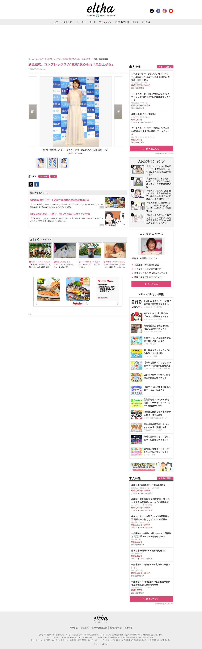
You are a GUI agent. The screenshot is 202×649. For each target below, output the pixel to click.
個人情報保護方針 (99, 628)
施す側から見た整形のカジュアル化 (150, 273)
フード (92, 22)
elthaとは (74, 628)
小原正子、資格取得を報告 (146, 264)
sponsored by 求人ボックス (164, 153)
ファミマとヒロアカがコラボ (147, 269)
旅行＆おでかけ (122, 22)
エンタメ (39, 59)
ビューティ (80, 22)
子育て (135, 22)
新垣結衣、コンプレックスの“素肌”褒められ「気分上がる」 (69, 59)
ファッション (105, 22)
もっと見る (153, 284)
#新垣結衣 (44, 176)
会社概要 (84, 628)
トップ (55, 22)
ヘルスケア (66, 22)
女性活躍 (146, 22)
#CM (53, 176)
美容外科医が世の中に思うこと (148, 277)
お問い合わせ (116, 628)
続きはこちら (152, 148)
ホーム (31, 59)
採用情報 (128, 628)
